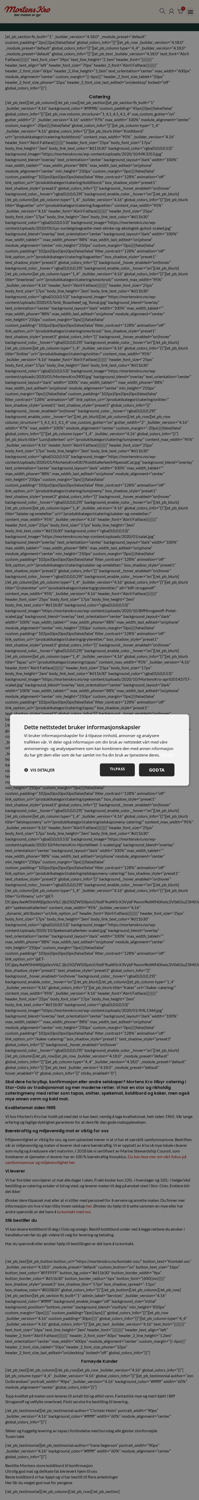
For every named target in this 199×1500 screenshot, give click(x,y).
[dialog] (99, 750)
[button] (39, 770)
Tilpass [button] (117, 768)
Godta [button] (157, 770)
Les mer (167, 754)
